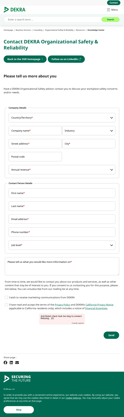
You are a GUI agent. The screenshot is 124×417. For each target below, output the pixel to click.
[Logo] (16, 9)
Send (111, 335)
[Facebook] (5, 362)
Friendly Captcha (78, 323)
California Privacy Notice (99, 304)
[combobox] (62, 117)
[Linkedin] (11, 362)
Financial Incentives (96, 308)
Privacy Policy (62, 304)
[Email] (17, 362)
